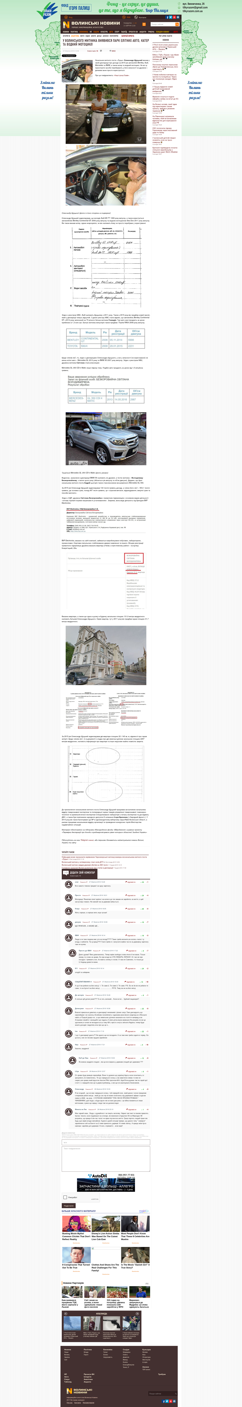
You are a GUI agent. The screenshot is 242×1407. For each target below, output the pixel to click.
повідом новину (162, 31)
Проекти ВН (133, 31)
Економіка (107, 1349)
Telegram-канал (87, 840)
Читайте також (68, 852)
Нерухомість (107, 1357)
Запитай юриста (127, 36)
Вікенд (125, 1359)
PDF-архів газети (165, 36)
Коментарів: (92, 51)
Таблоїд (124, 31)
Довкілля (126, 1357)
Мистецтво (146, 1359)
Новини (66, 31)
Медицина (126, 1352)
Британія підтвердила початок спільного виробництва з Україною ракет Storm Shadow (165, 149)
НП (91, 31)
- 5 (147, 935)
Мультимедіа (101, 1313)
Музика (145, 1352)
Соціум (126, 1349)
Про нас (69, 1402)
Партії (86, 1354)
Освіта (125, 1354)
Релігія (125, 1362)
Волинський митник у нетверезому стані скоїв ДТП (82, 862)
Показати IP (83, 882)
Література (146, 1357)
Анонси (106, 36)
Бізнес (105, 1354)
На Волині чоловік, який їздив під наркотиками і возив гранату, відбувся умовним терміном (165, 107)
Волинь (67, 1354)
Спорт (117, 31)
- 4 (147, 895)
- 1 (147, 882)
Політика (74, 31)
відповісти (131, 882)
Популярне (114, 36)
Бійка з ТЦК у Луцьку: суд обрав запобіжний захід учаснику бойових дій (166, 56)
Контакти (77, 1402)
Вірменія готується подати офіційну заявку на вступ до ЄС (165, 97)
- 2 (147, 968)
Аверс (175, 31)
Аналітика (75, 36)
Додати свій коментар (82, 872)
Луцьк (66, 1352)
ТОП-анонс (146, 1369)
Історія (144, 1362)
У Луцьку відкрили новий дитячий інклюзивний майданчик (163, 88)
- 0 (147, 909)
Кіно (143, 1354)
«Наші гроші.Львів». (122, 75)
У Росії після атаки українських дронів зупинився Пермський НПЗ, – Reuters (165, 46)
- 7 (147, 922)
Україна (67, 1357)
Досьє (99, 36)
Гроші (105, 1352)
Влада (86, 1352)
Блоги (93, 36)
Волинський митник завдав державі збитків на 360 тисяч (85, 865)
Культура (104, 31)
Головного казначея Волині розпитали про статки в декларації (87, 867)
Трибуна (151, 31)
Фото (82, 36)
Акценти (143, 31)
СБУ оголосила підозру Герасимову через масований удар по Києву (165, 130)
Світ (65, 1359)
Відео (88, 36)
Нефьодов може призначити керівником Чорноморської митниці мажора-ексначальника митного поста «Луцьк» (104, 858)
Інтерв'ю (66, 36)
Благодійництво (128, 1365)
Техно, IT (126, 1367)
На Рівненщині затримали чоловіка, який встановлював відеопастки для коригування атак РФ (164, 119)
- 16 (146, 1044)
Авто (66, 1376)
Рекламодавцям (88, 1402)
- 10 (146, 982)
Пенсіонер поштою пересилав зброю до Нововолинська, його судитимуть (165, 66)
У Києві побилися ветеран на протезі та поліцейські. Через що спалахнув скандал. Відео (165, 76)
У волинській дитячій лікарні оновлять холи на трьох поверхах (164, 139)
